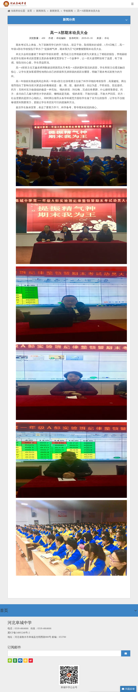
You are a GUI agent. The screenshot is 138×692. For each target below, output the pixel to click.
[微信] (10, 660)
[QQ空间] (25, 660)
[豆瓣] (15, 660)
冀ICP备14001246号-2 (19, 632)
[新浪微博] (31, 660)
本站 (106, 38)
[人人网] (20, 660)
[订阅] (125, 653)
